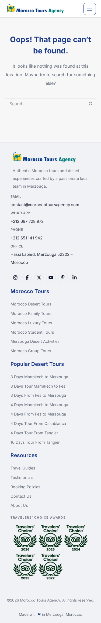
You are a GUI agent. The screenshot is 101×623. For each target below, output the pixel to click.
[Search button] (90, 104)
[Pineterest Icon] (63, 277)
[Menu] (89, 9)
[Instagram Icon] (15, 277)
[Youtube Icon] (50, 277)
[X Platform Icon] (39, 277)
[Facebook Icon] (27, 277)
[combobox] (45, 103)
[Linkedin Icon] (74, 277)
